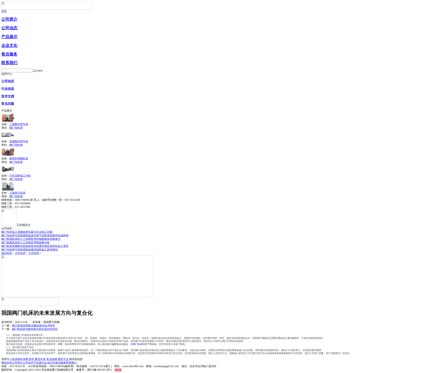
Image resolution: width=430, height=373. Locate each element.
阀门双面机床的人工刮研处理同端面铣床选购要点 (30, 239)
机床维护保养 (20, 359)
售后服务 (9, 54)
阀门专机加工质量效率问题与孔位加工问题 (26, 232)
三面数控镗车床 (18, 124)
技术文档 (7, 96)
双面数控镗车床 (18, 141)
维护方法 (63, 359)
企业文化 (9, 45)
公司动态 (9, 28)
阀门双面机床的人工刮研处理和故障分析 (25, 242)
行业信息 (7, 88)
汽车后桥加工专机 (20, 175)
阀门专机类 (16, 127)
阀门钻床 (137, 344)
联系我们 (9, 62)
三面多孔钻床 (17, 192)
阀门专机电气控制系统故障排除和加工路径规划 (29, 249)
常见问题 (7, 103)
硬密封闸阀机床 (18, 158)
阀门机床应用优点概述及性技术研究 (33, 325)
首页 (4, 11)
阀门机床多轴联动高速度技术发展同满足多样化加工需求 (35, 246)
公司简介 (9, 19)
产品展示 (9, 36)
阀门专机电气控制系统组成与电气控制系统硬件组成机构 (35, 235)
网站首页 (6, 362)
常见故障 (52, 359)
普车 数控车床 (37, 359)
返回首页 (6, 253)
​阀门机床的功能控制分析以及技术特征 (35, 329)
